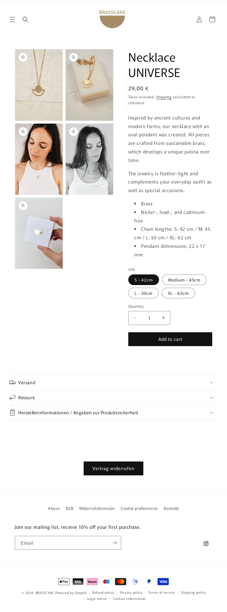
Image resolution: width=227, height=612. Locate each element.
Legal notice (97, 598)
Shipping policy (193, 592)
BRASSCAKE (44, 592)
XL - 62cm (178, 293)
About (54, 508)
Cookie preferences (139, 508)
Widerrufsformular (97, 508)
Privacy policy (131, 592)
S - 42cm (143, 280)
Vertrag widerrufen (113, 468)
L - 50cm (143, 293)
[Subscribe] (114, 543)
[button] (12, 19)
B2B (70, 508)
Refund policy (103, 592)
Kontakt (171, 508)
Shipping (163, 96)
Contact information (129, 598)
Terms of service (161, 592)
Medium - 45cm (184, 280)
